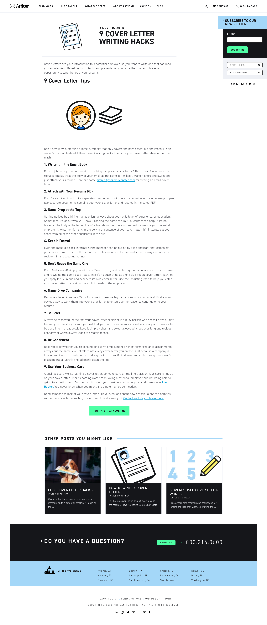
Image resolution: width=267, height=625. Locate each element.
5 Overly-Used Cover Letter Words (194, 492)
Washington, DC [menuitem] (200, 580)
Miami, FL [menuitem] (197, 575)
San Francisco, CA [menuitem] (139, 580)
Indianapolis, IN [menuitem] (138, 575)
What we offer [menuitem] (95, 6)
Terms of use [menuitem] (131, 599)
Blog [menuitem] (160, 6)
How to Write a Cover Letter (128, 490)
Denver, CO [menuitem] (197, 571)
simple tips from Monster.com (116, 180)
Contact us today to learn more (143, 398)
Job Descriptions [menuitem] (158, 599)
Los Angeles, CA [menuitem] (169, 575)
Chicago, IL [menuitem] (166, 571)
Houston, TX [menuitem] (105, 575)
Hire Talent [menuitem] (69, 6)
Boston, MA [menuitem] (135, 571)
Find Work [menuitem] (46, 6)
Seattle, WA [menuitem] (167, 580)
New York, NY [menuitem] (106, 580)
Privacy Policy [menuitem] (106, 599)
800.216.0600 (204, 542)
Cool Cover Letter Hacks (70, 490)
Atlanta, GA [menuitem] (104, 571)
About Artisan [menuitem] (123, 6)
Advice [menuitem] (144, 6)
